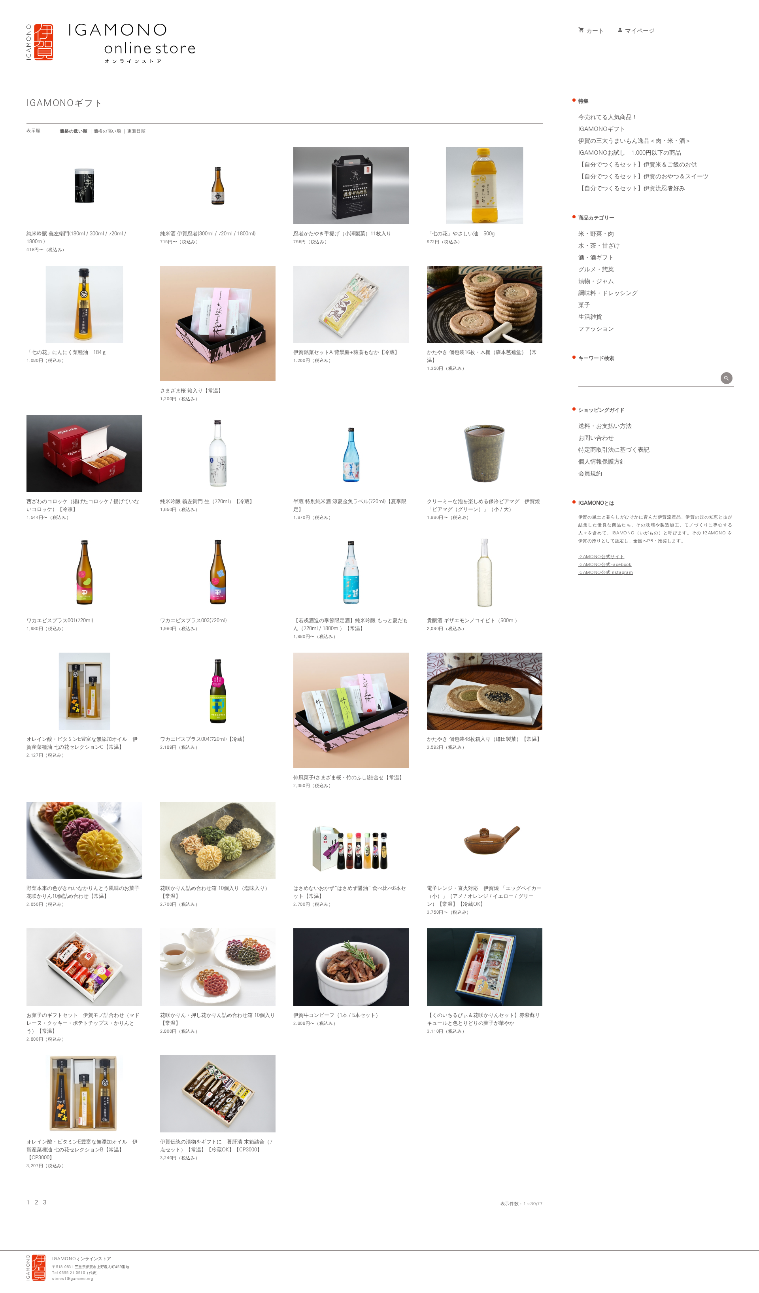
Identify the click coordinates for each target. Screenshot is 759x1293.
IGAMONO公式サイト (601, 557)
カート (591, 31)
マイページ (636, 31)
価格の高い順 (107, 131)
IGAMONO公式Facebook (605, 564)
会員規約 (590, 474)
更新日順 (136, 131)
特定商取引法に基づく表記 (613, 450)
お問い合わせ (596, 438)
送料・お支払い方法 (605, 426)
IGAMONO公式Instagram (605, 572)
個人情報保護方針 (602, 462)
